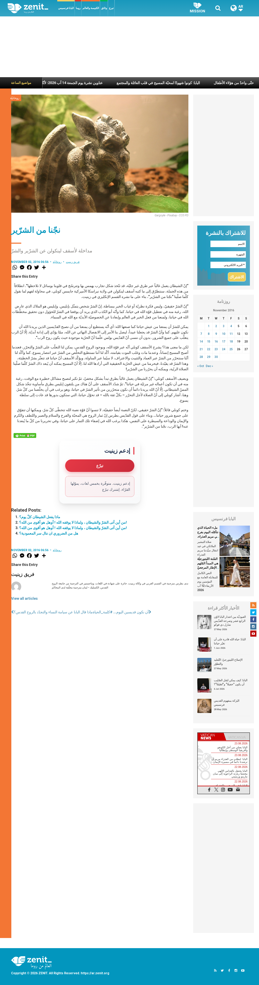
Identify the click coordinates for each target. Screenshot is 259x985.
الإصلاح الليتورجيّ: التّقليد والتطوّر (228, 661)
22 (208, 349)
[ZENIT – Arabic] (32, 8)
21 (201, 349)
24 (223, 349)
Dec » (209, 366)
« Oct (200, 366)
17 (223, 341)
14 (201, 341)
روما (78, 8)
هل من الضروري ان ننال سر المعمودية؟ (48, 533)
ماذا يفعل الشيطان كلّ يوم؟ (39, 517)
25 (231, 349)
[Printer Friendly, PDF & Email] (25, 435)
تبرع (111, 8)
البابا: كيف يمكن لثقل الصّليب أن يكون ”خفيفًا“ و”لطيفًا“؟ (230, 682)
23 (216, 349)
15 (208, 341)
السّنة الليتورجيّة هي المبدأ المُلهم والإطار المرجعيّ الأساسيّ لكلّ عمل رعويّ (207, 567)
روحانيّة (14, 98)
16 (216, 341)
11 (231, 333)
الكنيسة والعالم (91, 8)
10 (223, 333)
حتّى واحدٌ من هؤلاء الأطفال (208, 83)
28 (201, 357)
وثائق (104, 8)
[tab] (211, 736)
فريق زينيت (73, 262)
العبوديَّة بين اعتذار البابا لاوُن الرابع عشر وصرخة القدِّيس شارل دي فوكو (230, 620)
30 (216, 357)
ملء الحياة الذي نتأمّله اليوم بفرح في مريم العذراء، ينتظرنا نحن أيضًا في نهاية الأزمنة (208, 536)
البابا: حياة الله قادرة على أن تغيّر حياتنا (230, 641)
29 (208, 357)
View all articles (24, 598)
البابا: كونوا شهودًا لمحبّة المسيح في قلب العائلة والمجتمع (132, 83)
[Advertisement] (129, 46)
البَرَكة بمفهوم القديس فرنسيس (226, 702)
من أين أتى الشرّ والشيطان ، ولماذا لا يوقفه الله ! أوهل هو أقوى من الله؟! (73, 522)
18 (231, 341)
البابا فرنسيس (66, 8)
